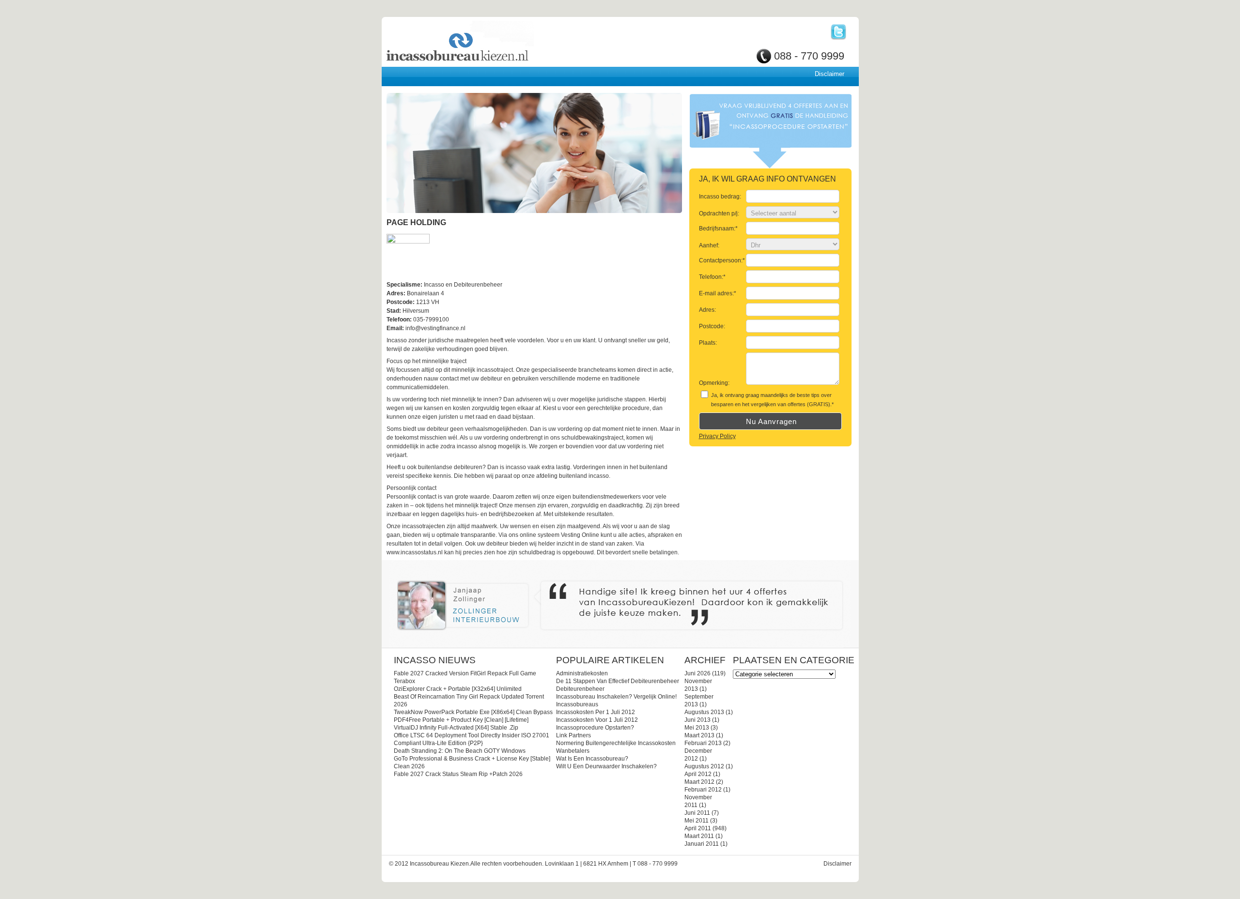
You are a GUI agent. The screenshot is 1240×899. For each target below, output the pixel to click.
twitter (838, 32)
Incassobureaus (577, 704)
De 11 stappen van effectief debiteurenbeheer (617, 681)
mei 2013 (696, 727)
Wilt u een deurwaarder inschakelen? (606, 766)
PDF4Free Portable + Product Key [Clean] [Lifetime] (461, 719)
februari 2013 (703, 743)
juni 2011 (697, 812)
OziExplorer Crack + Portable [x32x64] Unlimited (458, 689)
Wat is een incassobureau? (592, 758)
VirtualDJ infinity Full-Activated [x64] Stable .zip (456, 727)
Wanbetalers (572, 750)
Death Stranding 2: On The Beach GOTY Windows (460, 750)
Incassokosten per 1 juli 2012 (595, 712)
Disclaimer (829, 73)
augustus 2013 (704, 712)
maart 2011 (699, 836)
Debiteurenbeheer (580, 689)
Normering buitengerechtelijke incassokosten (616, 743)
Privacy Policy (717, 436)
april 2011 (697, 828)
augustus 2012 (704, 766)
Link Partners (573, 735)
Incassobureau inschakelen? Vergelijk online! (616, 696)
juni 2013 (697, 719)
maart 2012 (699, 781)
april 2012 (698, 774)
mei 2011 (696, 820)
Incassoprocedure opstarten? (595, 727)
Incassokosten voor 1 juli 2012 (597, 719)
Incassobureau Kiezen (491, 42)
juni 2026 (697, 673)
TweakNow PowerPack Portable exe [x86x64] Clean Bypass (473, 712)
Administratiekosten (582, 673)
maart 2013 (699, 735)
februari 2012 (703, 789)
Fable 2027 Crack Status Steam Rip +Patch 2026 (458, 774)
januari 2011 (701, 843)
